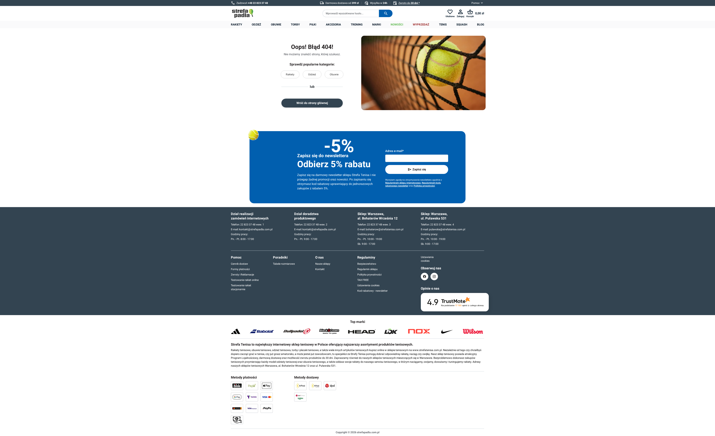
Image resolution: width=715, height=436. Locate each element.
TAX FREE (363, 279)
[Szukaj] (386, 13)
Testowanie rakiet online (245, 279)
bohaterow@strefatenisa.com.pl (384, 229)
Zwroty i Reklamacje (242, 274)
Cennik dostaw (239, 263)
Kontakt (320, 269)
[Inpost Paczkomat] (315, 385)
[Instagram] (434, 276)
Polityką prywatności (424, 186)
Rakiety (290, 74)
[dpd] (330, 385)
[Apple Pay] (266, 385)
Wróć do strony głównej (312, 103)
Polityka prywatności (369, 274)
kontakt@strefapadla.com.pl (255, 229)
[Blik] (237, 385)
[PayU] (252, 385)
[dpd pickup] (300, 396)
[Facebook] (424, 276)
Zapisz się (419, 169)
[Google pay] (237, 396)
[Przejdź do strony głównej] (242, 13)
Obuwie (334, 74)
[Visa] (266, 396)
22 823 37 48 (247, 224)
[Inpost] (300, 385)
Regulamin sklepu (367, 269)
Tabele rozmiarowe (284, 263)
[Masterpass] (237, 408)
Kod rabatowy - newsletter (372, 290)
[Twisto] (252, 396)
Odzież (312, 74)
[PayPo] (266, 408)
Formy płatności (240, 269)
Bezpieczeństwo (366, 263)
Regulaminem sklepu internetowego (403, 183)
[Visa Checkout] (252, 408)
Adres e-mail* (394, 151)
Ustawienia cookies (368, 285)
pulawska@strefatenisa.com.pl (447, 229)
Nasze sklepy (322, 263)
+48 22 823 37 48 (258, 2)
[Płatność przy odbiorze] (237, 419)
